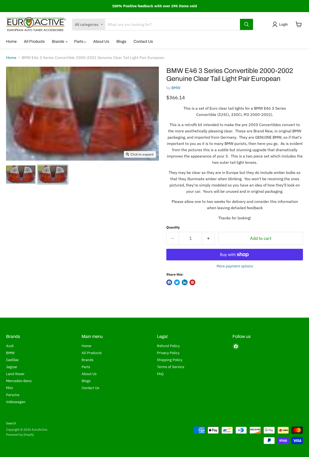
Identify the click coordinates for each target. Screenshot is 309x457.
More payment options (235, 266)
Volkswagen (16, 402)
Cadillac (12, 359)
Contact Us (143, 41)
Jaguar (11, 366)
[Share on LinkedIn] (185, 282)
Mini (9, 388)
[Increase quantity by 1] (208, 238)
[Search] (246, 24)
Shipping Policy (169, 359)
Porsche (12, 395)
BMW (175, 87)
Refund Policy (168, 345)
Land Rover (15, 373)
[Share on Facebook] (169, 282)
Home (11, 41)
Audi (10, 345)
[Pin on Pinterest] (192, 282)
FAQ (160, 373)
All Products (34, 41)
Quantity (173, 227)
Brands (58, 41)
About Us (101, 41)
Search (11, 423)
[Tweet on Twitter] (177, 282)
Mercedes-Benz (19, 380)
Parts (79, 41)
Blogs (121, 41)
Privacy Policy (168, 352)
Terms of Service (170, 366)
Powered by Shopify (20, 435)
